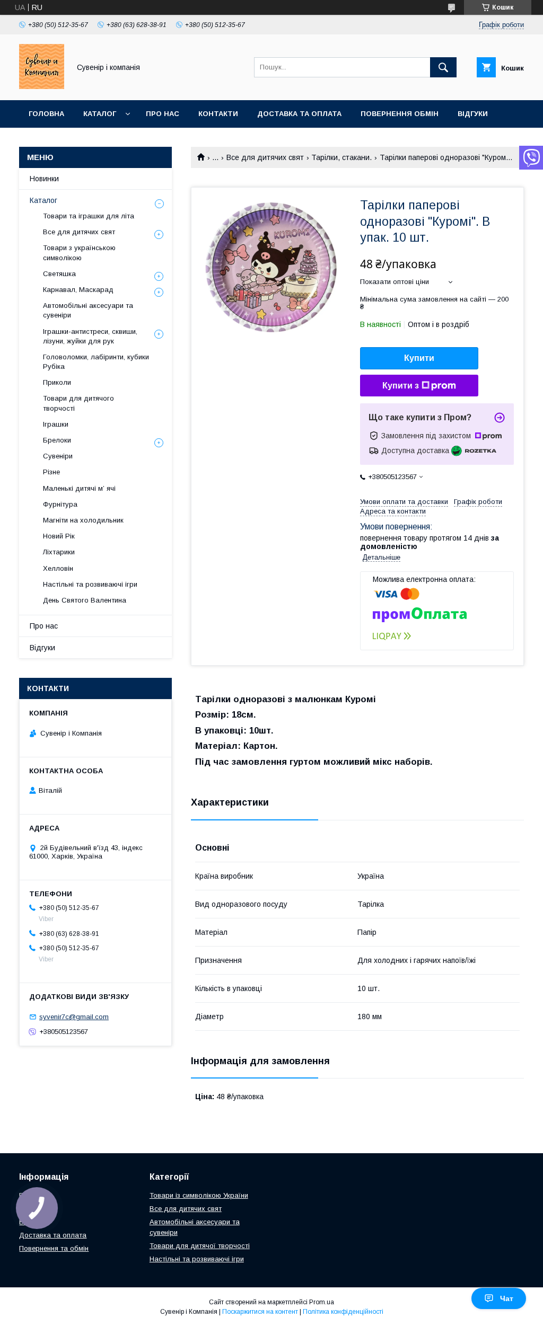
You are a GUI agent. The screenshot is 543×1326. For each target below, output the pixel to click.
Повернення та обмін (54, 1248)
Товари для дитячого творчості (78, 403)
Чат (506, 1298)
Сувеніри (58, 456)
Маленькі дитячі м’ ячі (79, 488)
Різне (51, 472)
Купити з (400, 385)
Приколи (57, 382)
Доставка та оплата (299, 114)
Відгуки (473, 114)
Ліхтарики (59, 552)
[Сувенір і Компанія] (41, 86)
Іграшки (55, 424)
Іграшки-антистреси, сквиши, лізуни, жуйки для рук (90, 336)
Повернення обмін (400, 114)
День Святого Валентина (84, 600)
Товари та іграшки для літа (88, 216)
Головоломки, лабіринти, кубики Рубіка (96, 361)
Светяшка (59, 274)
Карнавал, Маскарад (78, 290)
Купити (419, 358)
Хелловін (58, 568)
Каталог (99, 114)
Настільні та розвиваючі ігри (90, 584)
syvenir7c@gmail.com (74, 1017)
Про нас (162, 114)
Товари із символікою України (199, 1195)
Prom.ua (321, 1302)
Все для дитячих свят (265, 157)
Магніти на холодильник (83, 520)
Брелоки (57, 440)
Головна (46, 114)
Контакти (218, 114)
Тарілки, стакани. (341, 157)
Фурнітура (60, 504)
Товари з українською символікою (79, 252)
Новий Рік (59, 536)
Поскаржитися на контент (260, 1311)
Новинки (44, 178)
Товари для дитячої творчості (200, 1246)
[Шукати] (443, 67)
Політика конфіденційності (343, 1311)
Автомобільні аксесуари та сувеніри (88, 310)
